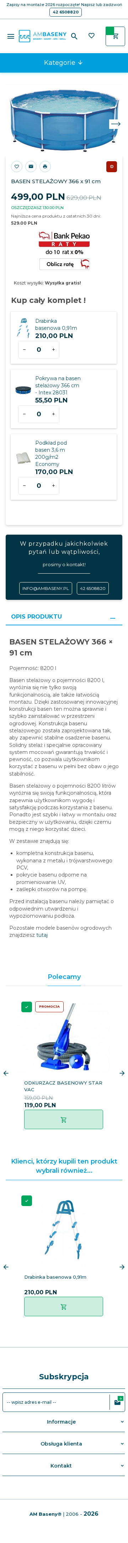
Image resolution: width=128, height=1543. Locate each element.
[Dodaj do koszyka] (63, 1119)
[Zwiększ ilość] (53, 349)
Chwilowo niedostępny (111, 166)
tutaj (41, 935)
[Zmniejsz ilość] (24, 349)
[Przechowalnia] (91, 36)
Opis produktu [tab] (36, 616)
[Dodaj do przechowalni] (16, 166)
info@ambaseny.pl (45, 588)
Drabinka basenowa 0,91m (55, 1277)
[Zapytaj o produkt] (31, 166)
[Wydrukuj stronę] (45, 166)
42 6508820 (66, 12)
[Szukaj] (74, 36)
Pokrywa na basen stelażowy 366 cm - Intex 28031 (58, 385)
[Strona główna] (42, 36)
